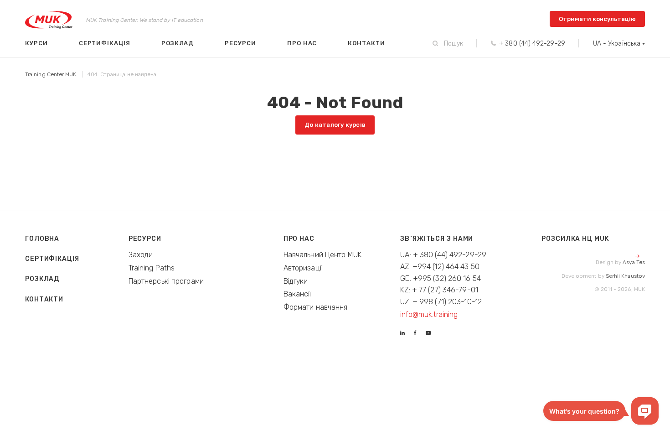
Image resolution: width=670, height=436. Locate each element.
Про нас (302, 43)
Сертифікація (104, 43)
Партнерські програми (166, 281)
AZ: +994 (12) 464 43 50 (439, 266)
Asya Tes (634, 262)
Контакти (366, 43)
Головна (42, 239)
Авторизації (303, 268)
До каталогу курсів (335, 124)
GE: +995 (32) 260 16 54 (440, 278)
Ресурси (240, 43)
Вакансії (297, 294)
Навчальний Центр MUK (322, 254)
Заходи (141, 254)
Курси (36, 43)
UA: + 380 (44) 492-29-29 (443, 254)
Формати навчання (315, 307)
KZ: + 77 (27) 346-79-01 (439, 289)
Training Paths (152, 268)
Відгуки (295, 281)
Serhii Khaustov (625, 276)
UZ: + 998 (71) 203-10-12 (441, 301)
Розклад (177, 43)
